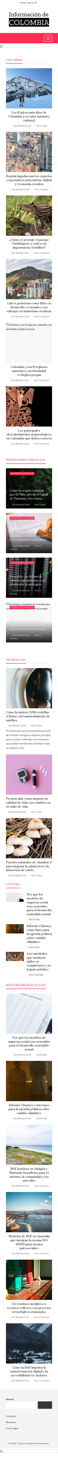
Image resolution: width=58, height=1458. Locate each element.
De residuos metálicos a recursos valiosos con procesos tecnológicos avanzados (29, 1308)
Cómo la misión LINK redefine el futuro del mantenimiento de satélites (28, 716)
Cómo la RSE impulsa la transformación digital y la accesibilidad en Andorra (29, 1372)
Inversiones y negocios (22, 473)
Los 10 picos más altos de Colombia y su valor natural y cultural (29, 116)
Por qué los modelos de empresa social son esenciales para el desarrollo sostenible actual (39, 904)
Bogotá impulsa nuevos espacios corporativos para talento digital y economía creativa (29, 180)
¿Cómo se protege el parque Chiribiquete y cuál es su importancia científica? (29, 244)
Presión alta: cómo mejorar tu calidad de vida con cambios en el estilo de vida (28, 803)
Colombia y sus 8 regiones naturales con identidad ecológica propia (29, 371)
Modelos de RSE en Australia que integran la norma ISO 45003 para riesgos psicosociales (29, 1242)
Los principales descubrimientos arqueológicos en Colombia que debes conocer (29, 435)
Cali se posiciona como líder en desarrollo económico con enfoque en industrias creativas (29, 307)
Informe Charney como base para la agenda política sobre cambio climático (39, 934)
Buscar (10, 1399)
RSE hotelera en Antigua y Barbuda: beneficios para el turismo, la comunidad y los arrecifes (29, 1175)
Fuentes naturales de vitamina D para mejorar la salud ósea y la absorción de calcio (29, 866)
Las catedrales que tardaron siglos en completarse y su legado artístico (39, 962)
